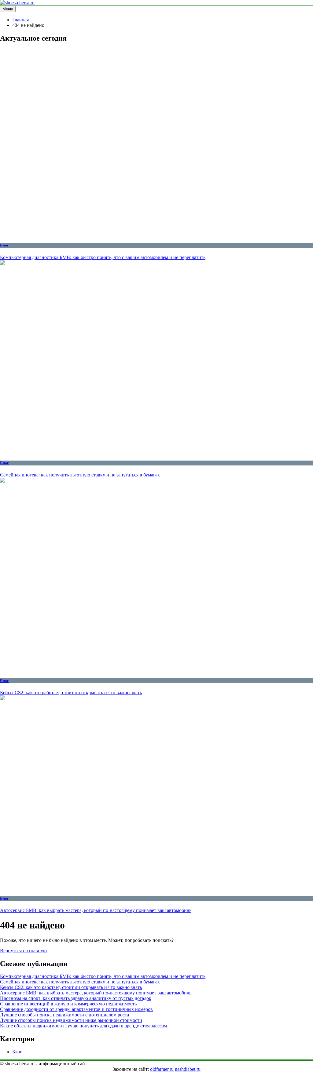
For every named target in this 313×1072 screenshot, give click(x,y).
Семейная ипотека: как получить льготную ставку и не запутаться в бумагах (80, 474)
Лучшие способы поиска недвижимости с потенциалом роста (64, 1014)
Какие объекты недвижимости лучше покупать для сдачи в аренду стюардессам (83, 1025)
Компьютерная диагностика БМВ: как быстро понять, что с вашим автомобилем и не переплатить (102, 257)
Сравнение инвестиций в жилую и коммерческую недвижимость (68, 1003)
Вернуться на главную (23, 950)
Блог (4, 245)
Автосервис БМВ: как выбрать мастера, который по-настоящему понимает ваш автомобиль (95, 910)
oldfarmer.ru (162, 1069)
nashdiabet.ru (188, 1069)
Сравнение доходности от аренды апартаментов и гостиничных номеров (76, 1009)
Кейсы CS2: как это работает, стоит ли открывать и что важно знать (71, 692)
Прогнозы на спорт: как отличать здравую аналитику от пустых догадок (75, 998)
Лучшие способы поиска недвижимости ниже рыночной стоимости (71, 1020)
